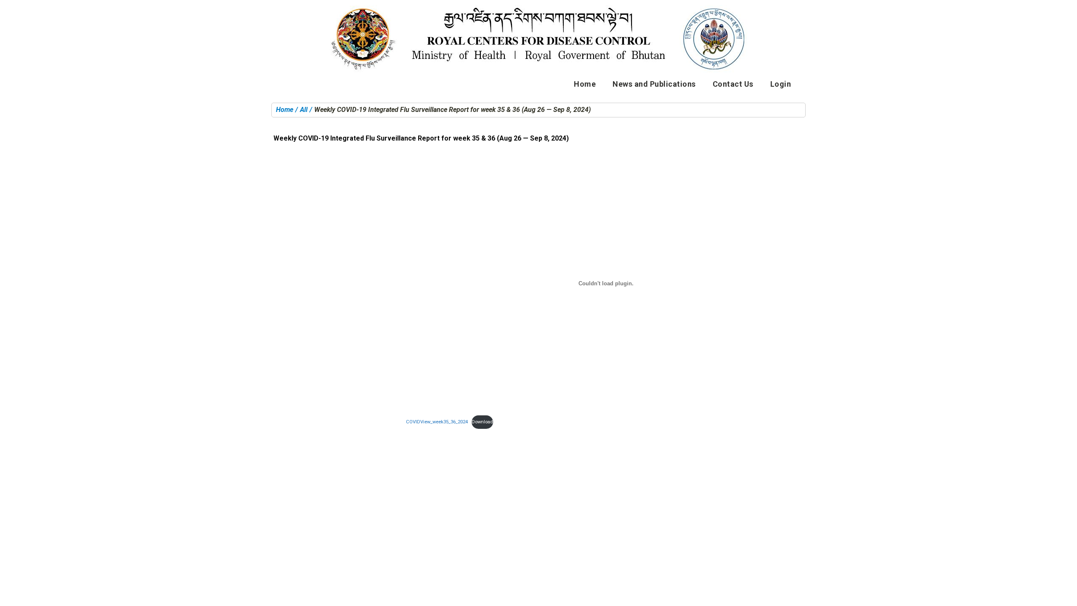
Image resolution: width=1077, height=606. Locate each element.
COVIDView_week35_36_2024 (437, 422)
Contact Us (733, 84)
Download (482, 422)
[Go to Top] (1064, 593)
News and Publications (654, 84)
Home (585, 84)
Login (780, 84)
